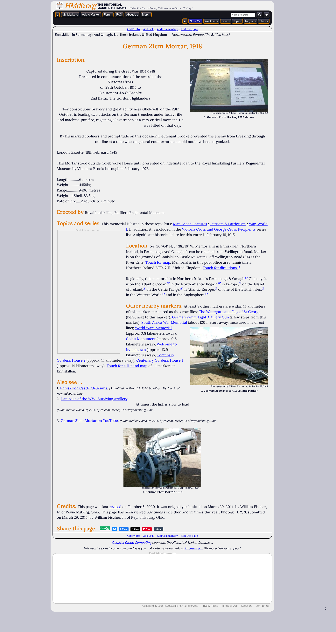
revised (115, 506)
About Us (132, 14)
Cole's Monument (141, 338)
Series (225, 21)
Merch (146, 14)
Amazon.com (193, 548)
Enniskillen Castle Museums (83, 388)
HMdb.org (80, 5)
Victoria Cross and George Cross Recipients (219, 229)
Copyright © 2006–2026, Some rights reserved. (170, 606)
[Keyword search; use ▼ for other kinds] (259, 14)
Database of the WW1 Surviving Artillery (94, 398)
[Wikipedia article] (246, 278)
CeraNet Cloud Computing (131, 542)
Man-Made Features (190, 223)
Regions (250, 21)
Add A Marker (91, 14)
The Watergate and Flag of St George (229, 311)
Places (263, 21)
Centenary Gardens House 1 (159, 360)
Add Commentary (167, 29)
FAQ (119, 14)
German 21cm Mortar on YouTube (89, 420)
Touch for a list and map (127, 365)
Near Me (195, 21)
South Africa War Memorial (164, 322)
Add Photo (133, 29)
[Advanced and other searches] (267, 14)
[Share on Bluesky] (114, 529)
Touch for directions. (220, 267)
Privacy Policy (209, 606)
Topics (237, 21)
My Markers (70, 14)
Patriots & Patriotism (228, 223)
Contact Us (262, 606)
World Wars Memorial (153, 327)
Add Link (148, 29)
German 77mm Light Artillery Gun (200, 317)
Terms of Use (229, 606)
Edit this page (189, 29)
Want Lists (211, 21)
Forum (108, 14)
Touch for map (157, 262)
